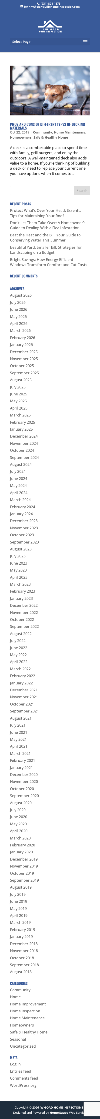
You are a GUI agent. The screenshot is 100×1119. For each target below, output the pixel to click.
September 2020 (24, 795)
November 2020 (24, 781)
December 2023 (24, 520)
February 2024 (22, 506)
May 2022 (18, 654)
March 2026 (20, 330)
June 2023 (18, 563)
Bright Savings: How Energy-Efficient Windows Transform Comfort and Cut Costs (48, 262)
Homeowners (21, 137)
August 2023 (21, 549)
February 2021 (22, 760)
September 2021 (24, 711)
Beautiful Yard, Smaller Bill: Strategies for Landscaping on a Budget (46, 250)
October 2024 (22, 450)
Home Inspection (25, 1011)
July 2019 (18, 894)
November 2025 (24, 358)
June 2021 (18, 732)
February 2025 (22, 422)
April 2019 (18, 915)
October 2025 (22, 365)
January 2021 (21, 767)
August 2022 (21, 633)
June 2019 (18, 901)
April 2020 (18, 830)
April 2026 (18, 323)
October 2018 (22, 957)
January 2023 (21, 598)
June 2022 (18, 647)
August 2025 (21, 379)
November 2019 (24, 866)
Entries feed (20, 1071)
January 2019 (21, 936)
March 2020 (20, 838)
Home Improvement (28, 1004)
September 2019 (24, 880)
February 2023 (22, 591)
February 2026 (22, 337)
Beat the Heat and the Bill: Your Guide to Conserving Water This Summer (45, 237)
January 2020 (21, 852)
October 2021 (22, 704)
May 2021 (18, 739)
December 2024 (24, 436)
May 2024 (18, 485)
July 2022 (18, 640)
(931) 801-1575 (50, 4)
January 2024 (21, 513)
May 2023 (18, 570)
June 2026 (18, 309)
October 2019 (22, 873)
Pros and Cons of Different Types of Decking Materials (47, 126)
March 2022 (20, 668)
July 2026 (18, 302)
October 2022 (22, 619)
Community (42, 132)
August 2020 (21, 802)
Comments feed (24, 1078)
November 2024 (24, 443)
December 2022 (24, 605)
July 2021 (18, 725)
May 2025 (18, 401)
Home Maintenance (69, 132)
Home (15, 996)
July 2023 (18, 556)
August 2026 (21, 295)
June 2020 (18, 816)
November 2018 (24, 950)
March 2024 (20, 499)
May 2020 (18, 824)
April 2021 (18, 746)
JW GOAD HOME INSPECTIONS (61, 1107)
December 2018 (24, 943)
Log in (15, 1064)
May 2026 (18, 316)
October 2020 (22, 788)
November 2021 (24, 696)
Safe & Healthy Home (50, 137)
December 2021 (24, 690)
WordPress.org (23, 1085)
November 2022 (24, 612)
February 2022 (22, 675)
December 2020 (24, 774)
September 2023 (24, 542)
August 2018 (21, 971)
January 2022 (21, 683)
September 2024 (24, 457)
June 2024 (18, 478)
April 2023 (18, 577)
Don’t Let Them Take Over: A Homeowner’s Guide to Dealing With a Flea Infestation (48, 225)
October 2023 (22, 534)
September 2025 (24, 372)
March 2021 (20, 753)
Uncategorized (23, 1046)
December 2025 (24, 351)
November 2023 (24, 528)
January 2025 (21, 429)
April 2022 (18, 661)
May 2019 (18, 908)
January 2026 (21, 344)
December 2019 (24, 859)
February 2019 (22, 929)
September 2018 (24, 964)
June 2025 (18, 394)
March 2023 (20, 584)
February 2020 (22, 845)
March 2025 (20, 415)
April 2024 (18, 492)
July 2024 (18, 471)
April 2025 (18, 408)
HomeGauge (59, 1112)
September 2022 (24, 626)
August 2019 (21, 887)
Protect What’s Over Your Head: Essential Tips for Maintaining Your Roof (46, 213)
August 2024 (21, 464)
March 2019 (20, 922)
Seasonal (18, 1039)
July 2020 (18, 809)
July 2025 (18, 387)
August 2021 (21, 718)
